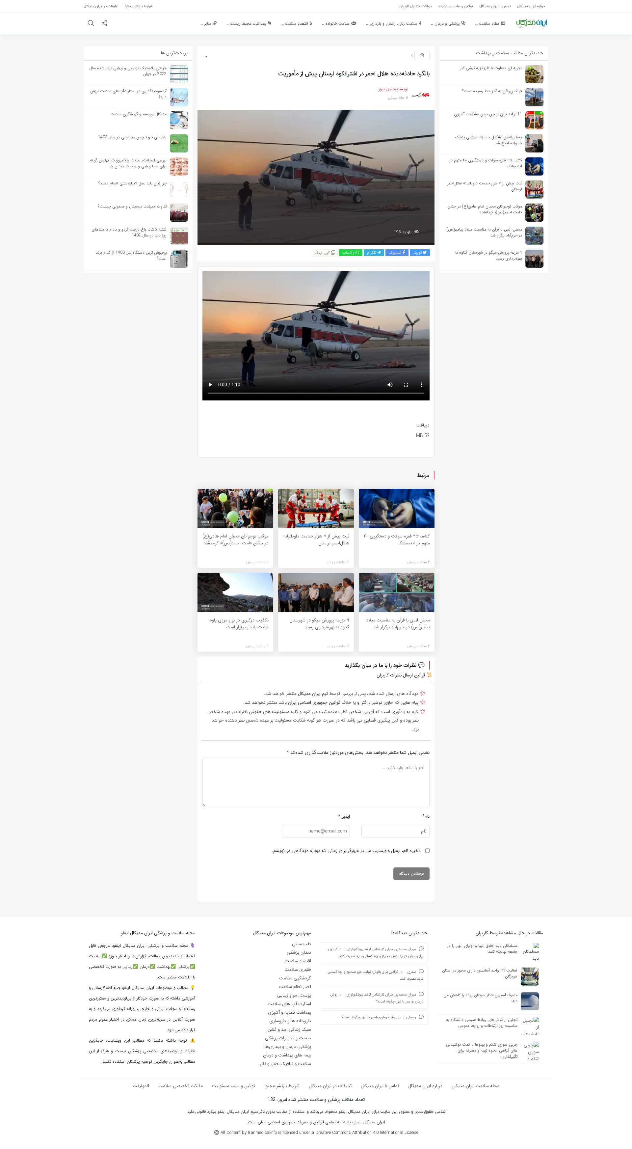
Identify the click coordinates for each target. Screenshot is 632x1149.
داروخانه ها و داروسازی (290, 1021)
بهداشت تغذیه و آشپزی (289, 1012)
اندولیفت (141, 1085)
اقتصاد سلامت (298, 961)
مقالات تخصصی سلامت (180, 1085)
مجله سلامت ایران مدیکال (475, 1085)
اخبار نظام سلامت (295, 986)
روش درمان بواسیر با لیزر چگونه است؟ (369, 1017)
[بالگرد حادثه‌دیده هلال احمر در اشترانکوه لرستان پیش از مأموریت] (316, 176)
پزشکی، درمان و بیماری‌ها (288, 1046)
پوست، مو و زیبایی (294, 995)
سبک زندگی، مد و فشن (289, 1029)
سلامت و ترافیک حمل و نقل (285, 1063)
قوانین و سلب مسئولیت (233, 1085)
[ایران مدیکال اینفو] (531, 23)
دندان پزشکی (299, 952)
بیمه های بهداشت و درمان (287, 1055)
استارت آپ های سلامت (289, 1003)
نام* (426, 816)
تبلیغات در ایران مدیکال (330, 1085)
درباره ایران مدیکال (425, 1085)
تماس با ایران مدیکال (380, 1085)
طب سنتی (301, 943)
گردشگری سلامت (295, 978)
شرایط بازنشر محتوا (282, 1085)
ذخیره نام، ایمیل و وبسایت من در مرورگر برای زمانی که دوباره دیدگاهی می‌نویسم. (346, 850)
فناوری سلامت (298, 969)
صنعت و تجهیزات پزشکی (288, 1038)
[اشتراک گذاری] (104, 24)
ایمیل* (344, 816)
